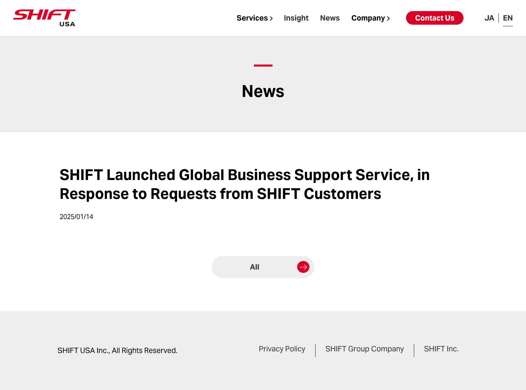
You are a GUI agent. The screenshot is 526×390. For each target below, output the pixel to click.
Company (368, 18)
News (330, 18)
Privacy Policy (282, 348)
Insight (296, 18)
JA (489, 18)
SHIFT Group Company (364, 348)
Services (252, 18)
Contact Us (434, 18)
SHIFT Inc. (441, 348)
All (254, 267)
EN (508, 18)
